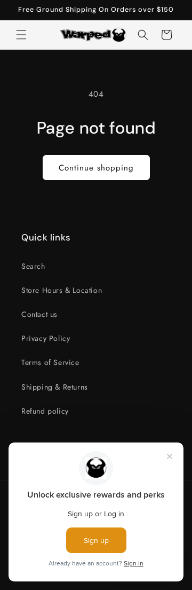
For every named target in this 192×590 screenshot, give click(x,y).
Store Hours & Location (61, 290)
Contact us (39, 314)
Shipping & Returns (54, 387)
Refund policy (45, 411)
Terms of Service (50, 362)
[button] (21, 34)
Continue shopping (96, 168)
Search (33, 266)
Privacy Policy (45, 338)
